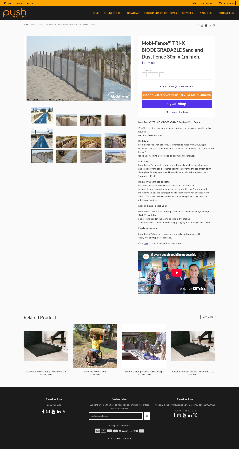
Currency (21, 3)
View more (208, 317)
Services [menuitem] (187, 13)
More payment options (177, 112)
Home (26, 25)
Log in (193, 3)
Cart (227, 3)
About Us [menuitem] (206, 13)
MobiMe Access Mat (95, 371)
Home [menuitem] (95, 13)
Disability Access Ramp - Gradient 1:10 (193, 371)
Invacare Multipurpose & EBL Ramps (144, 371)
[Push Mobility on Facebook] (198, 25)
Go (146, 416)
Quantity (146, 71)
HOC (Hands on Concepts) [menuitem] (161, 13)
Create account (206, 3)
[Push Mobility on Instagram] (202, 25)
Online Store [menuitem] (112, 13)
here (146, 243)
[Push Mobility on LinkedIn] (210, 25)
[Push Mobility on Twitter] (214, 25)
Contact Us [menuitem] (226, 13)
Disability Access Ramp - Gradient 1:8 (45, 371)
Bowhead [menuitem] (133, 13)
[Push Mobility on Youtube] (206, 25)
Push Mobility (124, 438)
